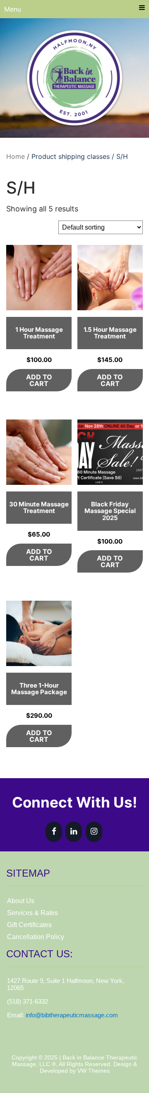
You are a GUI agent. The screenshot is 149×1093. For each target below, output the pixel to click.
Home (15, 156)
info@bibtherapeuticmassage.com (72, 1015)
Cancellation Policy (35, 936)
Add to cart (39, 380)
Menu (12, 9)
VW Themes (93, 1070)
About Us (20, 900)
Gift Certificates (29, 924)
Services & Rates (32, 912)
